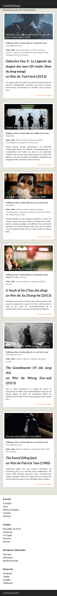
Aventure (26, 50)
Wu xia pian (23, 55)
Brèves (34, 50)
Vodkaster (8, 583)
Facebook (7, 573)
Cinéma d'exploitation (22, 52)
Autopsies (10, 136)
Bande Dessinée (10, 561)
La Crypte (7, 535)
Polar (22, 215)
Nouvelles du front (14, 46)
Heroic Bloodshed (43, 212)
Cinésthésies (11, 6)
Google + (7, 580)
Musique (7, 554)
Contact (7, 513)
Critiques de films (26, 142)
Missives (7, 538)
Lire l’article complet (44, 95)
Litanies (6, 541)
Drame (9, 284)
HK (16, 55)
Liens (5, 506)
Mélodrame (14, 215)
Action (18, 50)
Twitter (6, 576)
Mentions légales (11, 510)
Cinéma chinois (29, 140)
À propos (7, 503)
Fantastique (38, 52)
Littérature (8, 557)
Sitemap (7, 516)
